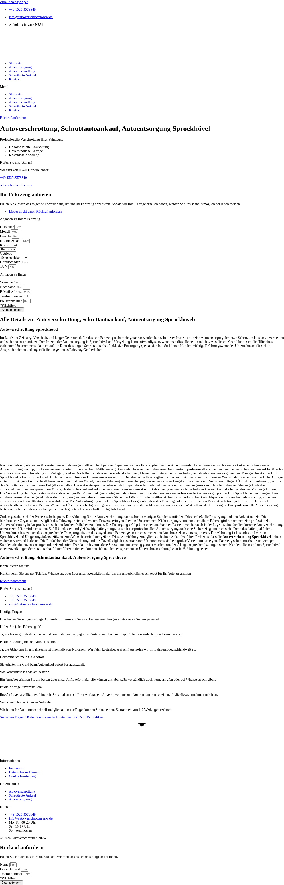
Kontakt (14, 79)
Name (4, 864)
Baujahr (6, 236)
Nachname (8, 287)
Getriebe (6, 253)
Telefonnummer (11, 296)
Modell (5, 231)
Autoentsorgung (20, 67)
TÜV (4, 266)
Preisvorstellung (11, 301)
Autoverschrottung (22, 71)
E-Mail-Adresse (11, 291)
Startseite (15, 63)
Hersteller (7, 227)
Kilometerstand (11, 241)
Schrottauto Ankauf (22, 75)
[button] (142, 87)
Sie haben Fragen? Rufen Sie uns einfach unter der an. (52, 717)
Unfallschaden (10, 262)
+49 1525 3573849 (13, 177)
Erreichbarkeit (10, 869)
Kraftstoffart (8, 245)
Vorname (7, 282)
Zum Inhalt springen (14, 2)
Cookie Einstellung (22, 776)
